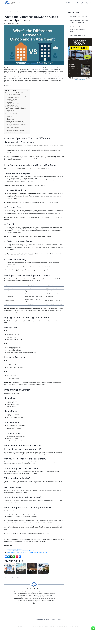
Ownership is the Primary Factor (14, 94)
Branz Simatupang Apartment (14, 549)
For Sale (68, 2)
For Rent (74, 2)
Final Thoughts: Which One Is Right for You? (16, 132)
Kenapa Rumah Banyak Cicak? (77, 35)
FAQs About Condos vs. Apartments (14, 121)
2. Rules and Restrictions (12, 99)
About (53, 619)
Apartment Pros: (10, 118)
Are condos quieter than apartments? (15, 125)
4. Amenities (9, 102)
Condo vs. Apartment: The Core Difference (15, 92)
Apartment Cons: (10, 119)
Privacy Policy (39, 619)
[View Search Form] (90, 3)
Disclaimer (47, 619)
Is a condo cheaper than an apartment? (15, 122)
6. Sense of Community (12, 105)
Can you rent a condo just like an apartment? (16, 124)
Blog (87, 2)
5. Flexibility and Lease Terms (13, 103)
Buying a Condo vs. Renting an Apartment (15, 108)
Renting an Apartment (11, 111)
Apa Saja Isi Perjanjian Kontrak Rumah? (80, 26)
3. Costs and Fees (11, 100)
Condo (13, 577)
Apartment (7, 577)
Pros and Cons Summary (11, 113)
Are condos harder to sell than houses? (15, 130)
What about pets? (10, 128)
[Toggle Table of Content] (27, 91)
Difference (19, 577)
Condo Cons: (10, 116)
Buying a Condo (10, 110)
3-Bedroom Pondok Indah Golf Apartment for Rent (20, 550)
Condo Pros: (9, 115)
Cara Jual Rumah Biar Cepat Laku (78, 16)
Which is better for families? (13, 127)
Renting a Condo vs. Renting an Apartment (15, 106)
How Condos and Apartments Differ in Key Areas (17, 96)
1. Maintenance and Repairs (13, 97)
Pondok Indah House (10, 23)
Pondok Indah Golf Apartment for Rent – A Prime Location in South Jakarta (27, 552)
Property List (80, 2)
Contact (59, 619)
